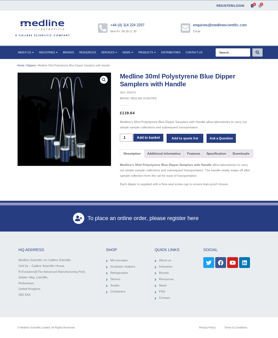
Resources (87, 52)
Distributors (170, 52)
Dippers (31, 65)
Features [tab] (193, 153)
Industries (47, 52)
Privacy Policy (207, 327)
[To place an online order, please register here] (78, 218)
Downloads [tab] (241, 153)
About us (24, 52)
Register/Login (230, 5)
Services (107, 52)
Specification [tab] (216, 153)
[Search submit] (257, 52)
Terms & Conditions (235, 327)
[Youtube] (232, 262)
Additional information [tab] (164, 153)
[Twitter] (208, 262)
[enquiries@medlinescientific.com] (185, 28)
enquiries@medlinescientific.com (220, 25)
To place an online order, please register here (143, 218)
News (126, 52)
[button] (104, 80)
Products (145, 52)
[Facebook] (220, 262)
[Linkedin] (244, 262)
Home (21, 65)
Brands (68, 52)
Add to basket (148, 137)
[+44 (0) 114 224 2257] (102, 28)
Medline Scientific (144, 98)
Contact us (194, 52)
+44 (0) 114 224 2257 (127, 25)
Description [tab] (132, 153)
